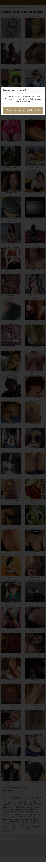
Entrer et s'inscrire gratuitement (23, 110)
